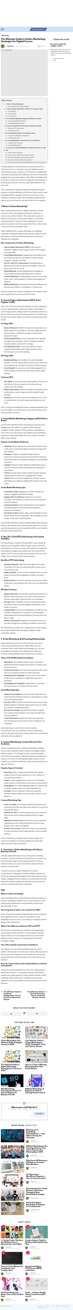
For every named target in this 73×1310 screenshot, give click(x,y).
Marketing (5, 1086)
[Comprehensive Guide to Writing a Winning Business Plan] (36, 1232)
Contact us (47, 1306)
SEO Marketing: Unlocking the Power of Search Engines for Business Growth (11, 1092)
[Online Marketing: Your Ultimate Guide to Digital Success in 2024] (12, 1032)
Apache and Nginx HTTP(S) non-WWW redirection (33, 1268)
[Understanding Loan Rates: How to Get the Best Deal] (12, 1284)
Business (4, 1037)
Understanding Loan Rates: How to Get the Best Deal (12, 1294)
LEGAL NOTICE (42, 1307)
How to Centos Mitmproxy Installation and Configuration (12, 1268)
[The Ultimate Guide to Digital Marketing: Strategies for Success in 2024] (12, 1056)
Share (3, 51)
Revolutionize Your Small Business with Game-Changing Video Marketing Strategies (36, 1191)
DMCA (58, 1306)
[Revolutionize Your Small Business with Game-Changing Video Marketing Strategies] (12, 1194)
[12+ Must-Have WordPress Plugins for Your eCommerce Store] (12, 1180)
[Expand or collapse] (46, 100)
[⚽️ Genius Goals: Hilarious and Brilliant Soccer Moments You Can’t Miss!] (12, 1232)
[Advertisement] (36, 13)
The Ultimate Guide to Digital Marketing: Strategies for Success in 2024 (11, 1067)
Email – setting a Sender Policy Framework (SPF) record (35, 1294)
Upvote (11, 1014)
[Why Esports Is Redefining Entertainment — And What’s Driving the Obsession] (12, 1135)
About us (40, 1306)
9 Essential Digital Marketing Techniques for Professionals (35, 1205)
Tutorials (4, 1061)
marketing (4, 213)
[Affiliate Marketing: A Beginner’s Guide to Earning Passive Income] (36, 1080)
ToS (53, 1306)
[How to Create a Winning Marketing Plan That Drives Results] (36, 1056)
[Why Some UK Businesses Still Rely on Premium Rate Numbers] (12, 1166)
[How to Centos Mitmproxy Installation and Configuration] (12, 1258)
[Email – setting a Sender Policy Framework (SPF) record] (36, 1284)
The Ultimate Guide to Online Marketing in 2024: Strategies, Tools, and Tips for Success (35, 1043)
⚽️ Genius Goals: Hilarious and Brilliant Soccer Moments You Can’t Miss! (12, 1242)
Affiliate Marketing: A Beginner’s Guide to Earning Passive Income (35, 1091)
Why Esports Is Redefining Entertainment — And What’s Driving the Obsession (35, 1134)
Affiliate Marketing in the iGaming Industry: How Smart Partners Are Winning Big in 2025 (37, 1149)
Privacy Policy (65, 1306)
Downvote (37, 1014)
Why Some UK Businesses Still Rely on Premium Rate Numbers (36, 1162)
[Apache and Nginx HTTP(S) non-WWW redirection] (36, 1258)
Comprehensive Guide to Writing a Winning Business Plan (36, 1242)
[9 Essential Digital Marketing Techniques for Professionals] (12, 1208)
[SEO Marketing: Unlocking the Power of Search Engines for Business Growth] (12, 1080)
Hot (3, 1226)
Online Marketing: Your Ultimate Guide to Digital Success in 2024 (11, 1043)
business (14, 169)
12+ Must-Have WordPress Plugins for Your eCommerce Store (36, 1176)
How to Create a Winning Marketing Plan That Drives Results (36, 1067)
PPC (16, 263)
